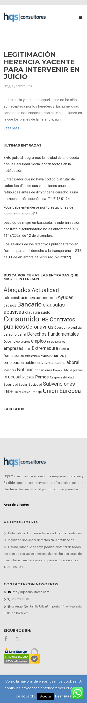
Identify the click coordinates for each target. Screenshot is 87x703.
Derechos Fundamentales (53, 334)
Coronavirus (39, 327)
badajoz (10, 305)
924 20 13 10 (20, 599)
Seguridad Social (16, 384)
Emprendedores (56, 341)
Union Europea (62, 391)
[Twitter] (18, 638)
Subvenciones (59, 384)
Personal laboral (62, 370)
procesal (12, 377)
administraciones (19, 297)
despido (25, 341)
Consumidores (26, 319)
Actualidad (45, 290)
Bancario (29, 304)
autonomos (46, 297)
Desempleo (12, 341)
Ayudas (65, 297)
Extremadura (45, 348)
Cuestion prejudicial (68, 327)
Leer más (11, 128)
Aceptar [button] (45, 696)
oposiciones (43, 370)
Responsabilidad (62, 377)
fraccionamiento (30, 356)
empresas (13, 348)
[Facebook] (6, 638)
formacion (12, 355)
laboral (72, 362)
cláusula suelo (38, 312)
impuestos (47, 363)
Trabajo (36, 392)
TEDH (9, 391)
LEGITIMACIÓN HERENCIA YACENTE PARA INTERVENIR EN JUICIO (42, 65)
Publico (28, 377)
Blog (7, 86)
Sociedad (35, 384)
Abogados (17, 290)
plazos (78, 370)
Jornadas (59, 363)
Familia (64, 349)
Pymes (42, 376)
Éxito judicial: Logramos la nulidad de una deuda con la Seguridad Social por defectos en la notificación (41, 164)
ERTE (27, 349)
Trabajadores (22, 392)
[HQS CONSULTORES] (25, 17)
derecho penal (15, 334)
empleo (38, 341)
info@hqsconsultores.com (30, 592)
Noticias (25, 369)
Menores (10, 370)
